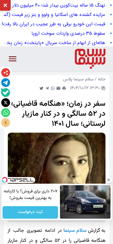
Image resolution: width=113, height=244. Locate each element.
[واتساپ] (6, 113)
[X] (6, 103)
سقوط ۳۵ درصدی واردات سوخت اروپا (68, 33)
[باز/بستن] (6, 123)
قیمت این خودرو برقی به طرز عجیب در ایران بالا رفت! (53, 24)
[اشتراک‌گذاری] (6, 73)
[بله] (6, 93)
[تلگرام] (6, 83)
